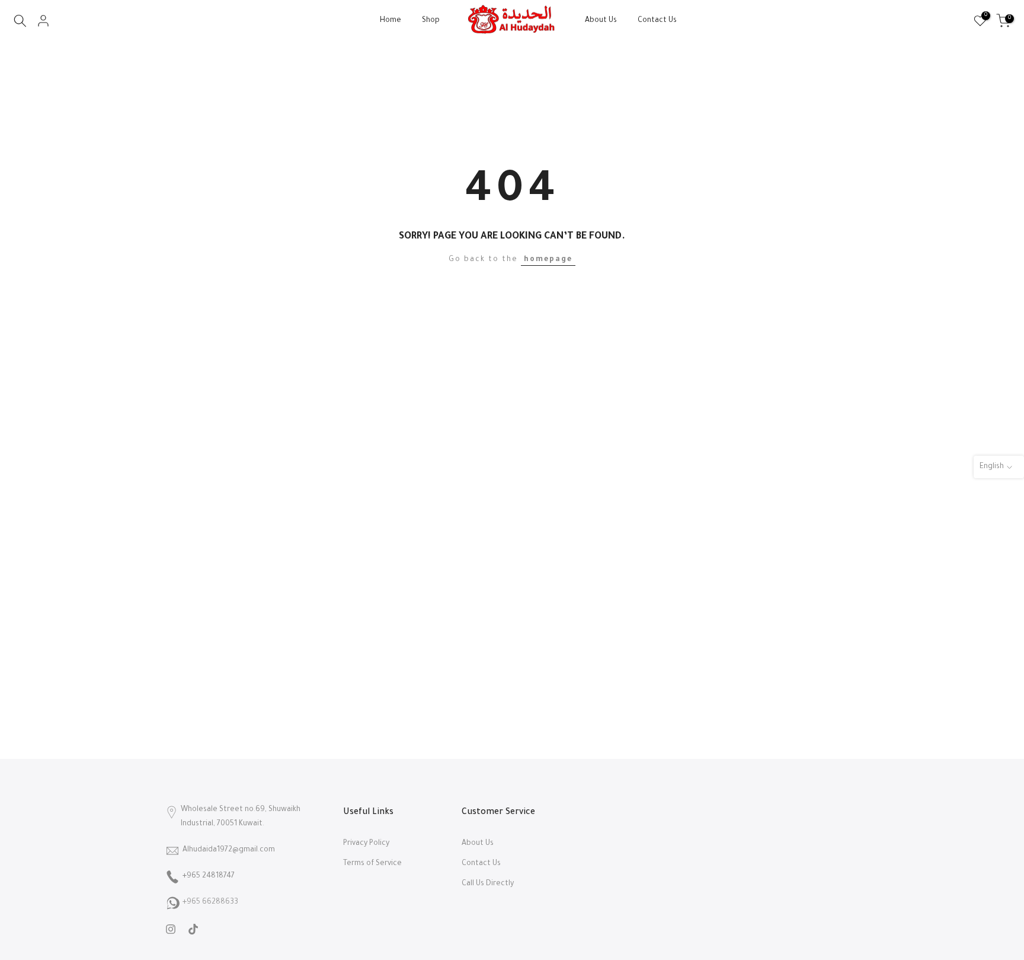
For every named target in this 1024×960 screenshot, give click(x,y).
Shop (431, 21)
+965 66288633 (210, 902)
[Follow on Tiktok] (193, 929)
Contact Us (657, 21)
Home (390, 21)
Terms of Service (372, 864)
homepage (548, 260)
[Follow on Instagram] (170, 929)
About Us (601, 21)
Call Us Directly (488, 884)
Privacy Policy (366, 844)
